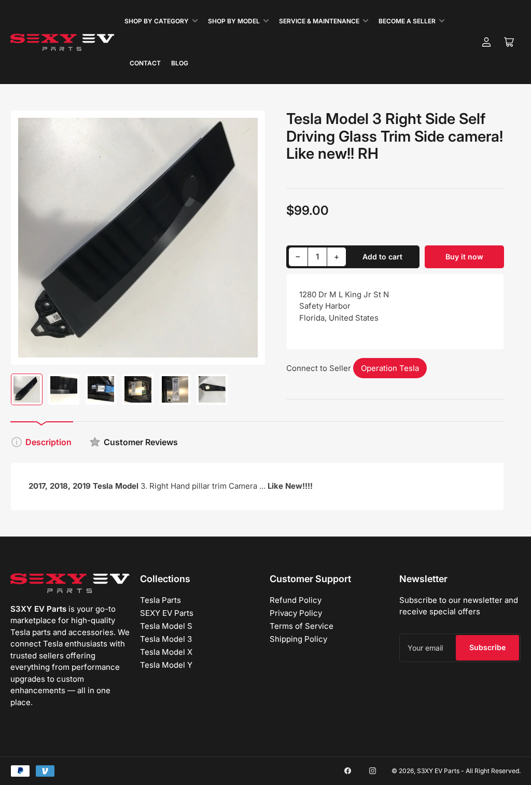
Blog (179, 63)
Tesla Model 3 (166, 639)
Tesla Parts (160, 600)
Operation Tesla (390, 368)
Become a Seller (407, 21)
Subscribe (487, 647)
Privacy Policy (296, 613)
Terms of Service (301, 626)
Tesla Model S (166, 626)
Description (48, 442)
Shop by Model (234, 21)
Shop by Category (156, 21)
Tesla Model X (166, 652)
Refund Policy (296, 600)
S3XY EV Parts (438, 771)
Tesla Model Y (166, 665)
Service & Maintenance (319, 21)
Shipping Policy (298, 639)
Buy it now (464, 256)
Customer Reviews (141, 442)
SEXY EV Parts (166, 613)
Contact (145, 63)
